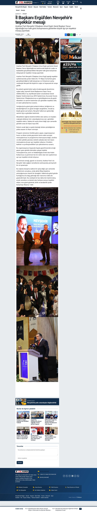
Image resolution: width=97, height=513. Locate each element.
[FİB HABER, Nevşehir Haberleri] (23, 2)
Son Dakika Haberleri (40, 490)
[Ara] (81, 3)
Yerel (76, 7)
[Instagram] (69, 476)
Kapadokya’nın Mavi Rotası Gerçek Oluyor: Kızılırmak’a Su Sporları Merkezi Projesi (39, 510)
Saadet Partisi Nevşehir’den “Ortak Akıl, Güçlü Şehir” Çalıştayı (36, 438)
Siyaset (36, 7)
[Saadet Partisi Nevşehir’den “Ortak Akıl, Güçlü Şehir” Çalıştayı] (37, 430)
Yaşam (66, 7)
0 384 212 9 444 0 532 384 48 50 (48, 474)
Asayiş (23, 10)
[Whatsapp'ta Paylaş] (71, 34)
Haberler (18, 13)
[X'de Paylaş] (68, 34)
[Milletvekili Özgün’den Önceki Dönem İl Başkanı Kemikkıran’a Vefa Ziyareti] (51, 415)
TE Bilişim (79, 497)
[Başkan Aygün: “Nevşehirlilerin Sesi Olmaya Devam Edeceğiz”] (51, 430)
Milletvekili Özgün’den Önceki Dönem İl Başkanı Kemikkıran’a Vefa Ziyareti (51, 422)
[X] (67, 476)
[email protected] (44, 471)
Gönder (20, 462)
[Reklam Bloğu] (73, 49)
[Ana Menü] (81, 8)
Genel (18, 10)
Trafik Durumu (54, 487)
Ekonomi (56, 7)
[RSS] (78, 476)
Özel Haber (42, 7)
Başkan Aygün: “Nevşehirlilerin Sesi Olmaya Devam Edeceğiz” (50, 438)
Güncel (30, 7)
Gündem (17, 497)
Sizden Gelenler (44, 497)
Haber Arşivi (54, 490)
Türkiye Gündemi (35, 497)
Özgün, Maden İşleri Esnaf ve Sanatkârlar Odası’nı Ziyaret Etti (22, 437)
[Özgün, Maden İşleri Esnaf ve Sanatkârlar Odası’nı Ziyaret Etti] (23, 430)
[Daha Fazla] (74, 34)
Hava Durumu (38, 487)
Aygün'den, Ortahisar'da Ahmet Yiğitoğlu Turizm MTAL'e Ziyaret (36, 422)
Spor (61, 7)
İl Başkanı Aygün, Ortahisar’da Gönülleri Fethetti (23, 421)
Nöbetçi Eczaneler (23, 487)
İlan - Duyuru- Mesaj (25, 497)
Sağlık (71, 7)
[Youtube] (72, 476)
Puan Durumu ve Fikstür (73, 487)
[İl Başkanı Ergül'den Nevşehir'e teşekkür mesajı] (37, 51)
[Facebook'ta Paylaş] (66, 34)
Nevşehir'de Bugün (21, 7)
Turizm (50, 7)
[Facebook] (64, 476)
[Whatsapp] (75, 476)
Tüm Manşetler (22, 490)
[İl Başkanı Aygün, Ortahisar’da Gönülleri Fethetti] (23, 415)
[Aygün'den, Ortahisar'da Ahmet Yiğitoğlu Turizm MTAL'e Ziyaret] (37, 415)
